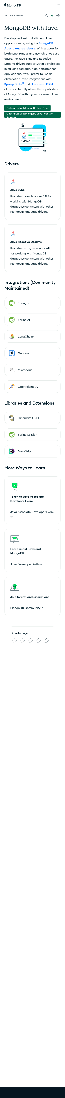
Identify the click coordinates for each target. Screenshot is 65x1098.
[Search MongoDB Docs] (46, 15)
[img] (14, 641)
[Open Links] (59, 5)
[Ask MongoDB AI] (52, 15)
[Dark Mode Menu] (58, 15)
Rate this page (20, 633)
